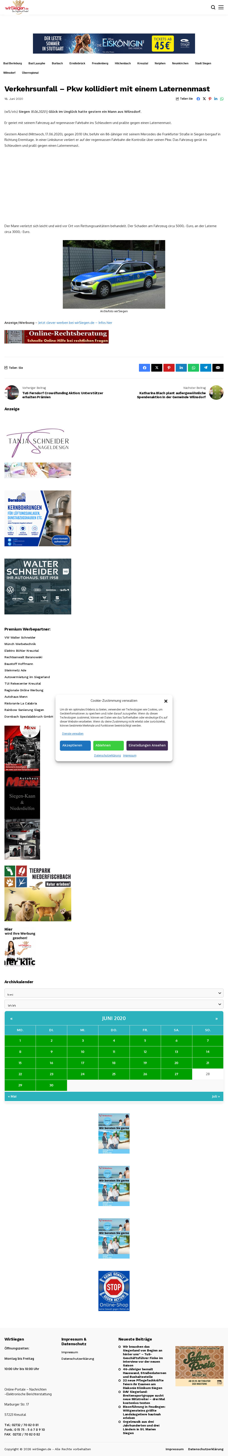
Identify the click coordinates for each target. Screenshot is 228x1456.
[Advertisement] (114, 185)
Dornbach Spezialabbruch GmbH (28, 716)
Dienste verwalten (72, 733)
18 (114, 1063)
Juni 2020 (114, 1018)
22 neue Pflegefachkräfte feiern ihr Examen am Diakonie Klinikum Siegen (143, 1384)
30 (51, 1085)
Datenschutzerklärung (107, 755)
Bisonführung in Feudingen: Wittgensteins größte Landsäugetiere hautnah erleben (144, 1412)
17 (82, 1063)
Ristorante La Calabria (20, 703)
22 (20, 1074)
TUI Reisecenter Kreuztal (22, 683)
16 (51, 1063)
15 (20, 1063)
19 (145, 1063)
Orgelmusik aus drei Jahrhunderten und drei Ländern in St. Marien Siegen (141, 1427)
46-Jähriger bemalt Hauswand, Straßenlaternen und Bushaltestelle (144, 1372)
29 (20, 1085)
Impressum (129, 755)
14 (208, 1052)
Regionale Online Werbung (23, 690)
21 (207, 1063)
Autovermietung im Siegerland (27, 677)
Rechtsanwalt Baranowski (23, 657)
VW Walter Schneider (20, 637)
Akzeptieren (72, 745)
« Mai (12, 1096)
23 (51, 1074)
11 (114, 1052)
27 (176, 1074)
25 (114, 1074)
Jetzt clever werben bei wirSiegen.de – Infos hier (75, 323)
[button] (166, 700)
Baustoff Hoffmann (18, 664)
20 (176, 1063)
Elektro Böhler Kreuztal (21, 650)
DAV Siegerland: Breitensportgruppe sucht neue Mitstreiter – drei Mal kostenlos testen (144, 1397)
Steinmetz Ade (15, 670)
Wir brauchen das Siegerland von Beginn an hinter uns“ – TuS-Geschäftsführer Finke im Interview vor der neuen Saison (143, 1356)
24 (83, 1074)
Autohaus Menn (16, 696)
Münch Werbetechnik (20, 644)
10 (82, 1052)
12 (145, 1052)
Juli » (216, 1096)
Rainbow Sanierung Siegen (24, 710)
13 (176, 1052)
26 (145, 1074)
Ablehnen (103, 745)
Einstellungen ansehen (147, 745)
